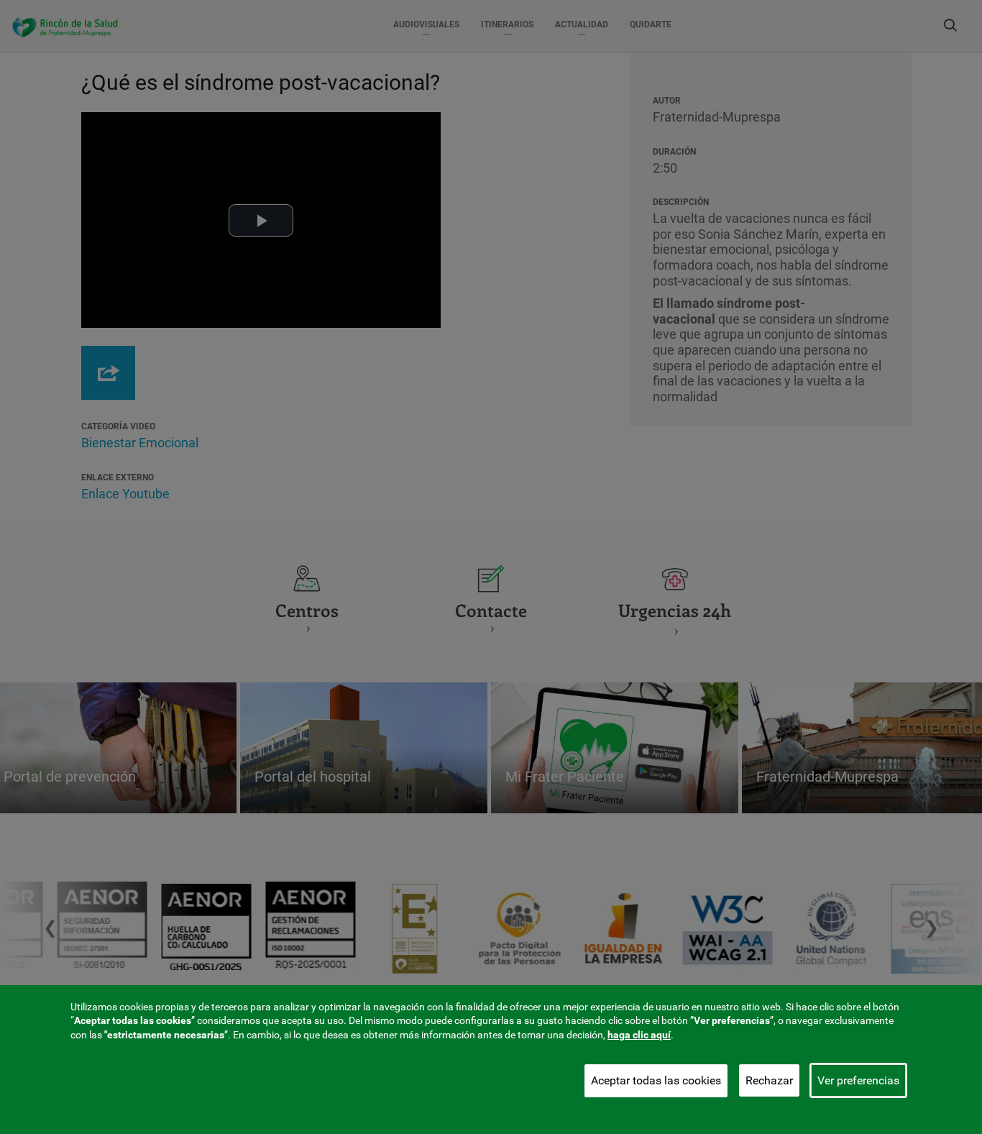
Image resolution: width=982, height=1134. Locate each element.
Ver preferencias (858, 1080)
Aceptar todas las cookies (656, 1080)
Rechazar (769, 1080)
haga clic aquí (639, 1035)
